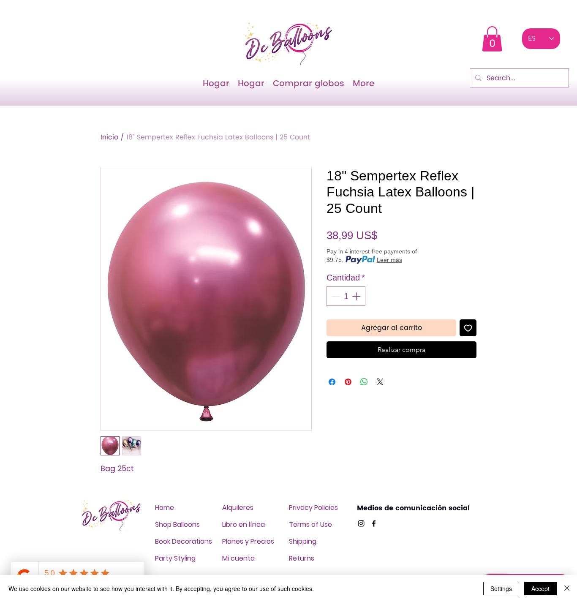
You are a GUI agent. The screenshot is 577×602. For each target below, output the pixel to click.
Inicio (109, 137)
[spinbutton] (346, 296)
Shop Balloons (177, 524)
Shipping (302, 541)
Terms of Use (310, 524)
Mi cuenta (238, 558)
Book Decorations (183, 541)
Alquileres (237, 507)
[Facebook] (374, 523)
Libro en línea (243, 524)
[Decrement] (335, 296)
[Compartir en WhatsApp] (364, 382)
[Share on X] (380, 382)
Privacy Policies (313, 507)
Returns (301, 558)
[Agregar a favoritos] (468, 327)
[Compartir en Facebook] (332, 382)
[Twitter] (361, 523)
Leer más (389, 259)
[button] (492, 39)
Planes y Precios (248, 541)
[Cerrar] (567, 588)
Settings (501, 588)
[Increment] (357, 296)
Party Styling (175, 558)
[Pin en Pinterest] (348, 382)
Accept (540, 588)
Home (164, 507)
